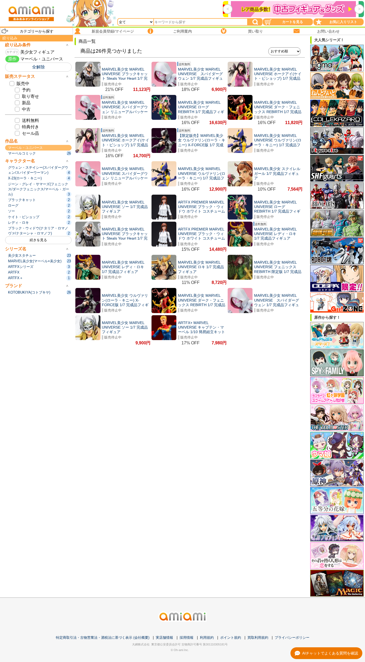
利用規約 (207, 638)
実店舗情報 (164, 638)
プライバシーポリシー (292, 638)
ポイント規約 (230, 638)
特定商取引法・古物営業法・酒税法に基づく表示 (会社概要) (102, 638)
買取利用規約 (257, 638)
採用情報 (186, 638)
